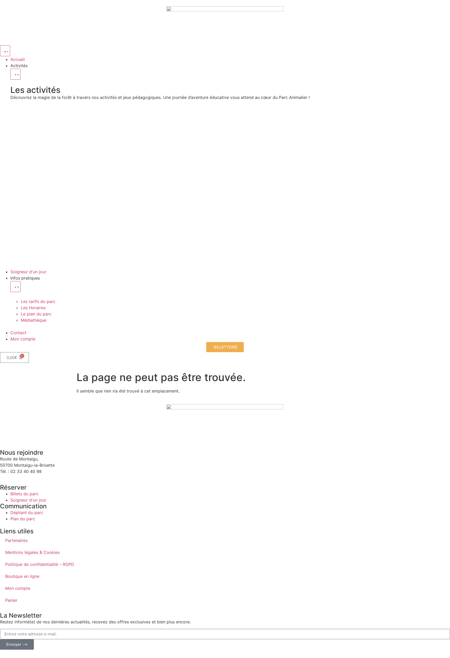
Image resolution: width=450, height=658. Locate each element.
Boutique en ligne (22, 576)
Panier (11, 600)
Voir (30, 152)
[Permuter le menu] (5, 50)
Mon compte (17, 588)
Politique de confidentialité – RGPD (39, 564)
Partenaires (16, 540)
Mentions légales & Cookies (32, 552)
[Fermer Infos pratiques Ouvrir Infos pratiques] (15, 286)
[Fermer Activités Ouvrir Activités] (15, 74)
